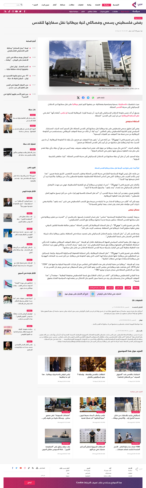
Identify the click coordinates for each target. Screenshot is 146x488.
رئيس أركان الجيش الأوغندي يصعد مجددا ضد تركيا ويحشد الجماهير (23, 347)
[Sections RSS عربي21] (37, 468)
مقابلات (115, 11)
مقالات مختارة (107, 476)
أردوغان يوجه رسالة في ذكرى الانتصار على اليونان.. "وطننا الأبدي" (17, 59)
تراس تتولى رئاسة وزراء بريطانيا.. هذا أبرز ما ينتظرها (56, 376)
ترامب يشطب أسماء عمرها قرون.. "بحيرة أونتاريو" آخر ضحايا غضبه (92, 417)
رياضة (89, 5)
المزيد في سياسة (136, 391)
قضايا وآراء (108, 473)
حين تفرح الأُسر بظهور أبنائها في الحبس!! (16, 95)
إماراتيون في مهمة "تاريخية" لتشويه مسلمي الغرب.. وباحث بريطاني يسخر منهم (22, 285)
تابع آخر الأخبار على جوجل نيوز (76, 294)
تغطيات (80, 5)
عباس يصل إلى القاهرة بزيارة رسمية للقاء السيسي (24, 119)
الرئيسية (115, 5)
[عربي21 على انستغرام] (13, 11)
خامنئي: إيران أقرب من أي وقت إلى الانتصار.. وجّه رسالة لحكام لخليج (22, 250)
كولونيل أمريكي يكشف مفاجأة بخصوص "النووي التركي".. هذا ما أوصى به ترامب (22, 316)
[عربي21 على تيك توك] (9, 11)
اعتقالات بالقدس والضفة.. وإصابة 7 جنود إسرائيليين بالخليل (91, 376)
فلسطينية (123, 104)
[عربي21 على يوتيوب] (16, 11)
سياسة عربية (125, 11)
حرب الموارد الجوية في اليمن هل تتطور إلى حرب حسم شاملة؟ (17, 86)
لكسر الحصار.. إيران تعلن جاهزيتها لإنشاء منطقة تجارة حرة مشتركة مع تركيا (16, 68)
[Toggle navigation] (21, 4)
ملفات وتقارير (92, 11)
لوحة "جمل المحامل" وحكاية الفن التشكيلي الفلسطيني (17, 49)
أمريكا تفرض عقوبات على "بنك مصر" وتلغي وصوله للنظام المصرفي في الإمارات (22, 301)
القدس (119, 107)
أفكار (54, 5)
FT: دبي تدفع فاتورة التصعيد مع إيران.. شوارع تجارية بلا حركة (16, 77)
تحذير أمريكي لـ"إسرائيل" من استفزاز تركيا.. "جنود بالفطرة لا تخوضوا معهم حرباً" (22, 204)
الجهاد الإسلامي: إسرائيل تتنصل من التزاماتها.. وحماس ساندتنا (24, 130)
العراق (67, 470)
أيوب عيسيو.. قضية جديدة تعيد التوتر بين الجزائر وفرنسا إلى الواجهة (22, 234)
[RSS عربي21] (5, 11)
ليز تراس (64, 113)
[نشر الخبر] (78, 98)
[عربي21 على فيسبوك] (24, 11)
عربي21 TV (87, 470)
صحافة (62, 5)
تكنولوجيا (87, 476)
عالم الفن (87, 473)
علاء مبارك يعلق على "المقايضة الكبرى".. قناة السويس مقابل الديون (56, 448)
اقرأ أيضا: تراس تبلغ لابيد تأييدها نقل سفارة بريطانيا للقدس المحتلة (117, 168)
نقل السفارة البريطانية (130, 116)
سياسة (106, 5)
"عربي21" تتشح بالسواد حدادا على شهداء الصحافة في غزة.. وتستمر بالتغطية (24, 178)
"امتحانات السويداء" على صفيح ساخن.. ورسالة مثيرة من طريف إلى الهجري (56, 417)
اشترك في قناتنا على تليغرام (109, 294)
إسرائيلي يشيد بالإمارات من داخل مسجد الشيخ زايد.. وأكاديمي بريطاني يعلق (125, 417)
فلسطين (119, 288)
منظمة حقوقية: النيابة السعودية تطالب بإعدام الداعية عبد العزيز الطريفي (22, 332)
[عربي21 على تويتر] (20, 11)
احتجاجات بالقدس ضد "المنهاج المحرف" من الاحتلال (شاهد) (128, 376)
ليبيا (68, 473)
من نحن (43, 475)
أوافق (30, 482)
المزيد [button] (35, 5)
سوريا (67, 476)
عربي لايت (45, 5)
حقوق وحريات (104, 11)
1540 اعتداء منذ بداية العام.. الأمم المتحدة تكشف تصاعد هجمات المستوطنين (127, 448)
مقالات (71, 5)
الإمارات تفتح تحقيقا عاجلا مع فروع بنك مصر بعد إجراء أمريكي (22, 264)
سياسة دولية (73, 11)
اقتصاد (97, 5)
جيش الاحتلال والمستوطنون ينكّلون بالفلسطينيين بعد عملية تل (24, 154)
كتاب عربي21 (107, 470)
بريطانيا (75, 104)
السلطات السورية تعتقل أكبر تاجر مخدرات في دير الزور (92, 448)
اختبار (83, 11)
